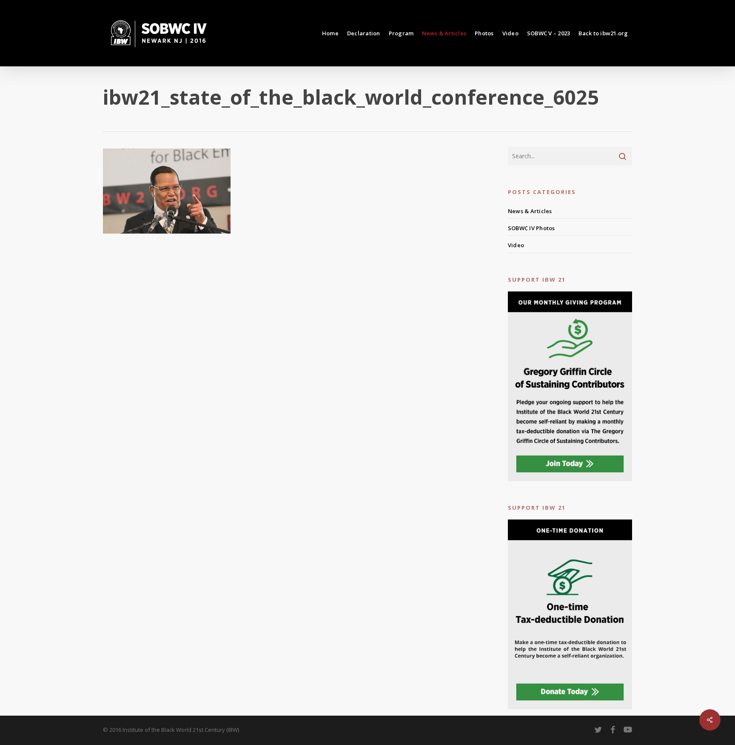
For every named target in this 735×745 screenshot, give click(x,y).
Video (516, 245)
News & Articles (530, 211)
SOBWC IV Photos (531, 228)
